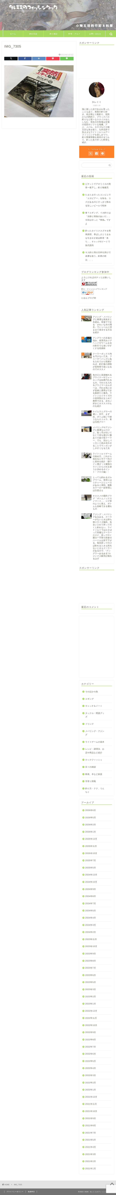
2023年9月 (90, 954)
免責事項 (31, 1191)
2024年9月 (90, 889)
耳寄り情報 (90, 781)
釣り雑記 (54, 34)
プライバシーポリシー (15, 1191)
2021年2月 (90, 1161)
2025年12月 (91, 839)
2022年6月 (90, 1054)
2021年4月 (90, 1147)
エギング (89, 699)
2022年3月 (90, 1075)
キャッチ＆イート (93, 706)
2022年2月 (90, 1083)
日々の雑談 (90, 767)
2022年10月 (91, 1025)
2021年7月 (90, 1133)
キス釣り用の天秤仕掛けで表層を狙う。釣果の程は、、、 (98, 256)
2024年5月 (90, 911)
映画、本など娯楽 (93, 774)
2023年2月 (90, 996)
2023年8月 (90, 961)
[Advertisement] (96, 61)
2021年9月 (90, 1118)
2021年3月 (90, 1154)
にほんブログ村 (88, 298)
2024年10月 (91, 882)
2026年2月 (90, 825)
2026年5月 (90, 817)
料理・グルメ (74, 34)
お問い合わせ (95, 34)
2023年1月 (90, 1004)
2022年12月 (91, 1011)
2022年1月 (90, 1090)
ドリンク (89, 724)
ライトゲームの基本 (94, 742)
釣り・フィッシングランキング (94, 289)
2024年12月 (91, 875)
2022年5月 (90, 1061)
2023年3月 (90, 989)
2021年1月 (90, 1169)
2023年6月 (90, 975)
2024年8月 (90, 896)
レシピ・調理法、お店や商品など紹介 (94, 751)
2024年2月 (90, 932)
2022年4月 (90, 1068)
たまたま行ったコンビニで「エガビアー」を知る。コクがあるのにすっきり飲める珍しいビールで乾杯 (98, 200)
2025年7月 (90, 860)
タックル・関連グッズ (94, 715)
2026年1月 (90, 832)
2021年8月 (90, 1125)
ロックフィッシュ (93, 760)
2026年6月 (90, 810)
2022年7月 (90, 1047)
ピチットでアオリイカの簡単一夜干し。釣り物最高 (98, 186)
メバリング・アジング (94, 733)
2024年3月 (90, 925)
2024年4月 (90, 918)
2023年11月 (91, 939)
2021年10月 (91, 1111)
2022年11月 (91, 1018)
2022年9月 (90, 1032)
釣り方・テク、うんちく (94, 790)
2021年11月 (91, 1104)
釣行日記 (33, 34)
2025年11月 (91, 846)
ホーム (13, 34)
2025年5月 (90, 868)
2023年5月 (90, 982)
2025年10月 (91, 853)
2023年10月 (91, 946)
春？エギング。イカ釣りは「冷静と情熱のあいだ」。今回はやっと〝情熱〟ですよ (98, 218)
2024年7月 (90, 903)
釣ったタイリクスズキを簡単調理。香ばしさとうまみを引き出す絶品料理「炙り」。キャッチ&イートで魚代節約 (98, 238)
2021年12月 (91, 1097)
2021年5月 (90, 1140)
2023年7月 (90, 968)
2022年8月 (90, 1040)
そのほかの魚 (91, 692)
